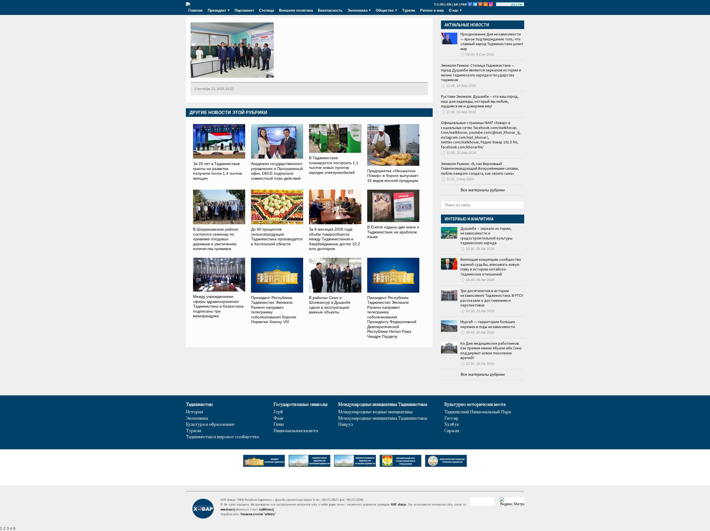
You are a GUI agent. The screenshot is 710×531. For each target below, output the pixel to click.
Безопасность (330, 10)
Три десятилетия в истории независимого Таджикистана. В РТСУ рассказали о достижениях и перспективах (491, 298)
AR (456, 4)
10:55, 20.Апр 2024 (458, 153)
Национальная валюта (295, 431)
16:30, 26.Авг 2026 (477, 280)
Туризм (408, 10)
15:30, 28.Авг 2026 (477, 249)
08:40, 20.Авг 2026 (477, 332)
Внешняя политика (296, 10)
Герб (278, 412)
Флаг (278, 418)
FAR (464, 4)
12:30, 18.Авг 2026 (477, 364)
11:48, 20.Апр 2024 (458, 86)
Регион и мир (432, 10)
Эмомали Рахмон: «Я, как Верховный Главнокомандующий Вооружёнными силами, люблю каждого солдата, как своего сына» (480, 168)
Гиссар (451, 418)
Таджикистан (199, 404)
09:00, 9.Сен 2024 (477, 54)
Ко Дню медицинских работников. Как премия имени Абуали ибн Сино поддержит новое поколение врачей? (491, 350)
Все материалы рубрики (483, 190)
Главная (195, 10)
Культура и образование (210, 424)
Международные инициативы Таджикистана (382, 404)
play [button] (504, 4)
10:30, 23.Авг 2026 (477, 311)
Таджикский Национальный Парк (477, 412)
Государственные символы (300, 404)
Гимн (278, 424)
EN (449, 4)
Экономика (197, 418)
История (194, 412)
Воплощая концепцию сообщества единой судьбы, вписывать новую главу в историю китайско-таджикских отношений (490, 267)
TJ (436, 4)
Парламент (244, 10)
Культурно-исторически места (475, 404)
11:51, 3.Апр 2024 (457, 179)
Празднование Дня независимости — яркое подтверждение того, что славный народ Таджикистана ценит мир (491, 41)
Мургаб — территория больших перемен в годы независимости (487, 324)
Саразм (451, 431)
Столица (266, 10)
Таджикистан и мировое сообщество (222, 437)
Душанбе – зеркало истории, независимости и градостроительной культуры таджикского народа (486, 236)
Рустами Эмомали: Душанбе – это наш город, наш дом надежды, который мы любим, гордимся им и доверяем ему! (480, 101)
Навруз (345, 424)
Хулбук (451, 424)
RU (442, 4)
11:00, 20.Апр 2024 (458, 112)
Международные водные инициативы (375, 412)
